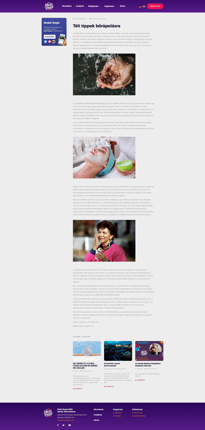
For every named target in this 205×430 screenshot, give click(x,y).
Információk (138, 413)
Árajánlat (117, 416)
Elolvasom (79, 388)
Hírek (122, 6)
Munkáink (66, 6)
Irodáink (80, 6)
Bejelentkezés (155, 6)
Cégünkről (118, 413)
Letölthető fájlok (139, 416)
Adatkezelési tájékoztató (65, 420)
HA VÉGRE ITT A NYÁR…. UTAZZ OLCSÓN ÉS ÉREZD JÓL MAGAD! (85, 366)
